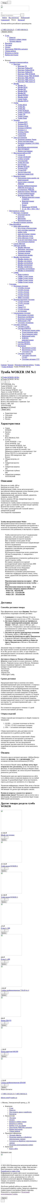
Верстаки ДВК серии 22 (26, 81)
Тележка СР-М (23, 126)
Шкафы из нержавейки (26, 270)
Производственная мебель (18, 62)
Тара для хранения (20, 137)
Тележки (16, 120)
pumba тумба (22, 232)
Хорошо (4, 1198)
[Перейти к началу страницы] (3, 1200)
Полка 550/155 (6, 1020)
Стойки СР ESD (23, 159)
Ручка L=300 (5, 928)
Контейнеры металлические (28, 147)
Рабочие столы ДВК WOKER (28, 76)
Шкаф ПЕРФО (23, 95)
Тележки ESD (23, 168)
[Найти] (22, 14)
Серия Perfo (22, 134)
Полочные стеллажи (20, 286)
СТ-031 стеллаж (23, 296)
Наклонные (22, 346)
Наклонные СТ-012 (29, 350)
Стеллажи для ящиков (25, 323)
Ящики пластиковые (25, 151)
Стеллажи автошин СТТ (30, 359)
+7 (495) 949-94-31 (21, 30)
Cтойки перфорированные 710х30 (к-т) (15, 990)
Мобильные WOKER (29, 207)
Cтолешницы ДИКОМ (26, 189)
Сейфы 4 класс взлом (25, 282)
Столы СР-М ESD (24, 157)
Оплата (7, 47)
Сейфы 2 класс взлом (25, 278)
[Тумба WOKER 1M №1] (10, 377)
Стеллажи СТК (27, 351)
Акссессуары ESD (24, 172)
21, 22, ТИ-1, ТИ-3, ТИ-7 (31, 209)
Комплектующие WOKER (28, 202)
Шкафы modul (23, 97)
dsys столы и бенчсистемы (27, 228)
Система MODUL (24, 344)
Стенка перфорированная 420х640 (13, 1082)
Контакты (8, 43)
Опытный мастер (24, 215)
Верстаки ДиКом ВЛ (25, 68)
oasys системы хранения (26, 230)
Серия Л (21, 305)
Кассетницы (22, 164)
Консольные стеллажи (26, 315)
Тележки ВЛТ (23, 122)
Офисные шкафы (19, 245)
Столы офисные (19, 243)
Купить (4, 840)
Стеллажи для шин (24, 353)
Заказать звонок (7, 32)
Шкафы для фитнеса (25, 267)
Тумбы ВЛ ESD (23, 162)
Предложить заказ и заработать (20, 1112)
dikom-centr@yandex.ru (9, 1098)
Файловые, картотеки (25, 249)
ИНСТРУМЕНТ (23, 149)
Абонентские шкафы (25, 255)
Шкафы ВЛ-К (22, 87)
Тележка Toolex (23, 132)
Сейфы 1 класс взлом (25, 276)
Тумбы (15, 103)
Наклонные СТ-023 (29, 348)
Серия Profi (22, 135)
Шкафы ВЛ (22, 89)
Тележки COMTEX (25, 128)
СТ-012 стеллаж (23, 294)
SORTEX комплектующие (28, 339)
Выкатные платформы (26, 317)
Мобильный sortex (28, 336)
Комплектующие (19, 176)
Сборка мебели (10, 51)
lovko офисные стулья (25, 238)
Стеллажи (12, 284)
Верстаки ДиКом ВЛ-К (26, 70)
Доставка (8, 45)
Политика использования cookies (21, 1145)
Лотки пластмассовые (25, 141)
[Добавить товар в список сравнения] (3, 381)
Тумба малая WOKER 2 (9, 866)
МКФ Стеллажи (23, 297)
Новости (12, 37)
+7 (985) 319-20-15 (7, 30)
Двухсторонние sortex (29, 334)
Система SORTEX (24, 328)
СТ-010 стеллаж (23, 290)
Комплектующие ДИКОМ (27, 191)
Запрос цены (6, 409)
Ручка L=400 (5, 959)
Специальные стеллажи (21, 313)
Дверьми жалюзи (24, 253)
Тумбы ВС (21, 107)
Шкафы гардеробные (25, 263)
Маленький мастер (24, 220)
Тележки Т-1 (22, 130)
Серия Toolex (22, 99)
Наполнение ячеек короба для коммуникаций (28, 179)
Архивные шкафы (24, 251)
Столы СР (21, 155)
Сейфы (16, 272)
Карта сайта (13, 1149)
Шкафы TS (22, 85)
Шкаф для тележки (7, 835)
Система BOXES (24, 342)
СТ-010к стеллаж (24, 288)
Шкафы (16, 83)
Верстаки (16, 64)
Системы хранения (20, 324)
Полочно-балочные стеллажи (23, 299)
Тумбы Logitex (23, 116)
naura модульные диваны (27, 234)
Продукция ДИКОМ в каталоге (16, 49)
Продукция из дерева (16, 211)
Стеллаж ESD (23, 161)
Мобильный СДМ (24, 321)
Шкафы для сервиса (25, 261)
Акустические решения (26, 242)
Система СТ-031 (23, 326)
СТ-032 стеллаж (23, 309)
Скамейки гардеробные (26, 269)
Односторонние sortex (30, 332)
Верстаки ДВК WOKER (26, 74)
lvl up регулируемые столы (27, 240)
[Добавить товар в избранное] (7, 381)
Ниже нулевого (23, 274)
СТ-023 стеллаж (23, 301)
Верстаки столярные (20, 213)
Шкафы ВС (22, 93)
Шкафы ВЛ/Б (22, 91)
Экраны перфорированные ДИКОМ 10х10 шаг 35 (27, 187)
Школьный (22, 218)
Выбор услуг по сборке (17, 1125)
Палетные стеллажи (25, 319)
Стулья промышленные (26, 193)
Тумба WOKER (23, 110)
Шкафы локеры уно (25, 259)
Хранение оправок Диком (27, 139)
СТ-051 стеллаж (23, 303)
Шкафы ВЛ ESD (23, 166)
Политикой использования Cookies (15, 1193)
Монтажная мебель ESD (22, 153)
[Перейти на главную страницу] (15, 10)
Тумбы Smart (22, 118)
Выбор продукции (11, 55)
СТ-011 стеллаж (23, 292)
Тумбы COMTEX (24, 112)
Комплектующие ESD (25, 174)
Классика (21, 216)
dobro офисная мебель (21, 226)
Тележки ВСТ (23, 124)
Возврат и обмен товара (17, 39)
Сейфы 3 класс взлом (25, 280)
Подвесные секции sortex (31, 330)
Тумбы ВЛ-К (22, 105)
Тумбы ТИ (21, 114)
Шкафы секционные (25, 265)
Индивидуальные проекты (23, 222)
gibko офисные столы (25, 236)
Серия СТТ (22, 307)
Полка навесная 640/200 (9, 1051)
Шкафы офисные (24, 247)
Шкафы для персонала (21, 257)
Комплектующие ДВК (26, 195)
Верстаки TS (22, 66)
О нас (7, 35)
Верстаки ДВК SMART (26, 78)
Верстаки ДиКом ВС (25, 72)
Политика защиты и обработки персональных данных (20, 1138)
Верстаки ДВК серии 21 (26, 80)
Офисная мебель (15, 224)
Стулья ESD (22, 170)
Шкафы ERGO (23, 101)
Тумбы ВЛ (21, 108)
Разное (24, 205)
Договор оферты (15, 41)
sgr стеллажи (22, 311)
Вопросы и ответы (11, 53)
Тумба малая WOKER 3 (9, 897)
